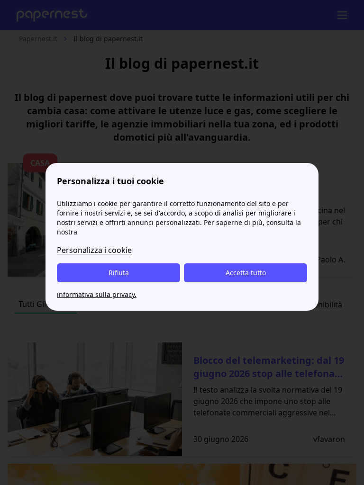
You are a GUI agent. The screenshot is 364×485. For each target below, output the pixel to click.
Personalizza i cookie (94, 250)
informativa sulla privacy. (96, 294)
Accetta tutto (246, 272)
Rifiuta (119, 272)
